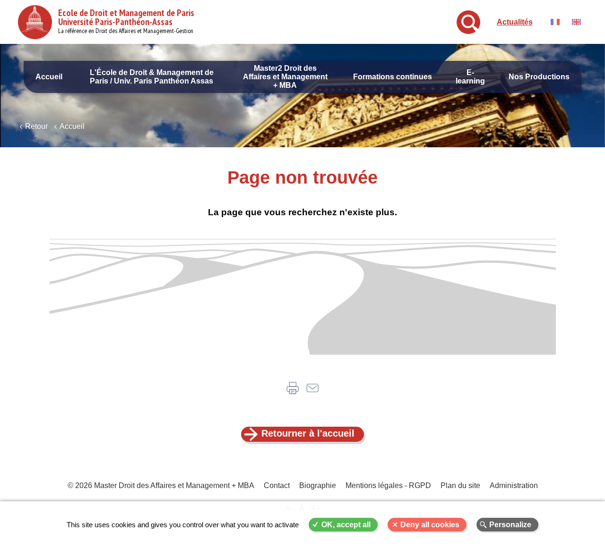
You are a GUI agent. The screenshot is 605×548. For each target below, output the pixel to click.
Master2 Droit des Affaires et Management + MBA (285, 76)
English (576, 21)
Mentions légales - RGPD (388, 485)
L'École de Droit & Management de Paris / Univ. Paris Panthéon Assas (152, 76)
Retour (36, 126)
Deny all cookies (429, 525)
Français (555, 21)
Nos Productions (539, 77)
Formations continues (392, 77)
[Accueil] (35, 22)
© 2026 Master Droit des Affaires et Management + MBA (161, 485)
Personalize (510, 525)
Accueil (48, 77)
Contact (277, 485)
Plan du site (460, 485)
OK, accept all (346, 525)
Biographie (317, 485)
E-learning (470, 76)
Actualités (515, 22)
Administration (514, 485)
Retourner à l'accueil (307, 433)
